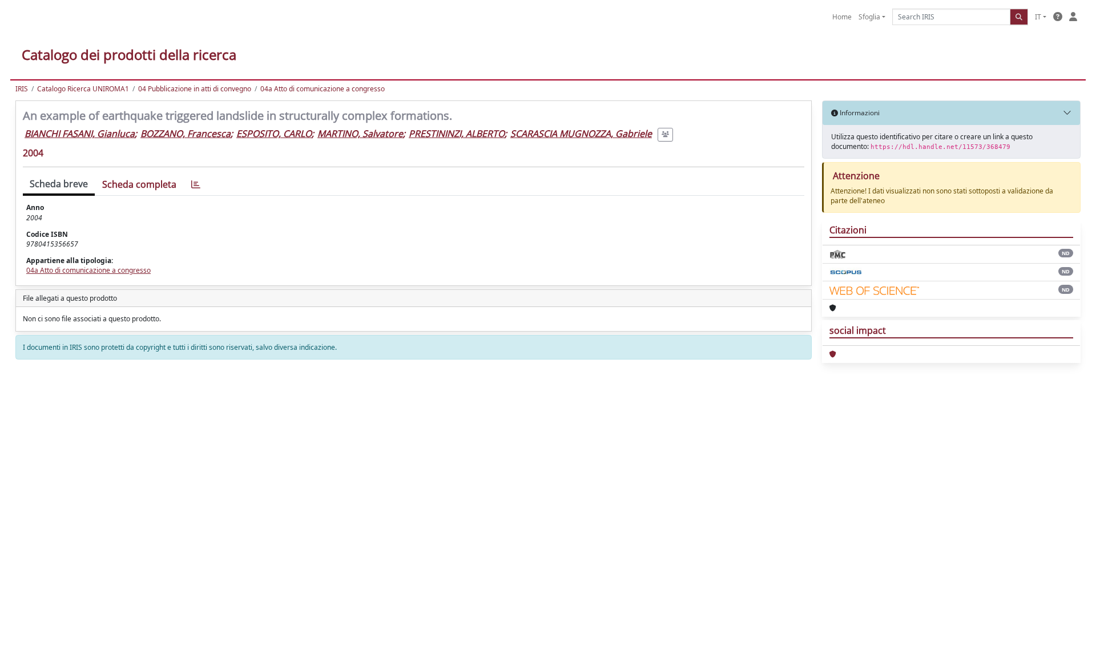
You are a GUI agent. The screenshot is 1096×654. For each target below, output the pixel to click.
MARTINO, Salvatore (360, 133)
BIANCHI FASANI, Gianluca (80, 133)
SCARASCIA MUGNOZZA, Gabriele (581, 133)
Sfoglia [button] (869, 17)
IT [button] (1038, 17)
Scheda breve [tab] (59, 183)
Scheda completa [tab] (139, 184)
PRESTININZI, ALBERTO (457, 133)
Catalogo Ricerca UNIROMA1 (83, 89)
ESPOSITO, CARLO (274, 133)
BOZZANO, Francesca (185, 133)
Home (842, 17)
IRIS (21, 89)
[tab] (196, 184)
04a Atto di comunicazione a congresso (322, 89)
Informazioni (859, 113)
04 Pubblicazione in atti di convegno (194, 89)
